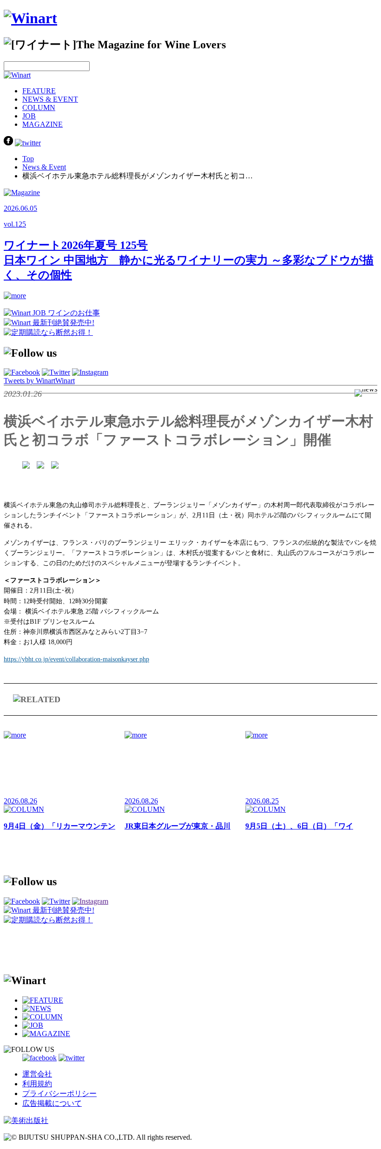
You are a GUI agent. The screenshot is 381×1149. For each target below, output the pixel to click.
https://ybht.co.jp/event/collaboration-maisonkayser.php (76, 659)
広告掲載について (52, 1103)
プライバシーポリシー (59, 1093)
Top (28, 159)
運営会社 (37, 1074)
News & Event (44, 167)
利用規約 (37, 1084)
